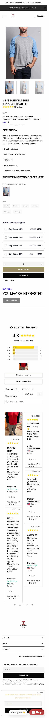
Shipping (7, 117)
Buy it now (23, 276)
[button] (6, 16)
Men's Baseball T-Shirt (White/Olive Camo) (13, 568)
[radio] (23, 229)
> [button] (32, 604)
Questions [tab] (26, 389)
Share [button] (12, 497)
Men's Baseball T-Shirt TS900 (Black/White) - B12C (33, 435)
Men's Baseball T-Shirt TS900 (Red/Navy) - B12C (13, 476)
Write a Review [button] (25, 375)
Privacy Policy (39, 684)
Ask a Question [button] (25, 381)
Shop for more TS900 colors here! (23, 177)
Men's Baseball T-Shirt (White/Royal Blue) (33, 488)
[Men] (23, 366)
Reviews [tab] (9, 389)
